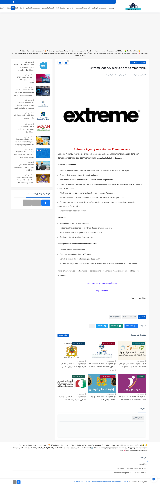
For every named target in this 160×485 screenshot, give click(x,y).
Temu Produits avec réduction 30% (131, 468)
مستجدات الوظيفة (99, 8)
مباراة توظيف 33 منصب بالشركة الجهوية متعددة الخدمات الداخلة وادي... (102, 367)
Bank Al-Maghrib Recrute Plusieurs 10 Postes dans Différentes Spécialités (25, 180)
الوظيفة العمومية (82, 8)
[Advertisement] (80, 32)
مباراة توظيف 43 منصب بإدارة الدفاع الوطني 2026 (103, 398)
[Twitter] (27, 203)
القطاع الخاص (48, 8)
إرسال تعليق (138, 418)
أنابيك (22, 8)
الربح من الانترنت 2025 (65, 8)
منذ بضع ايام (140, 361)
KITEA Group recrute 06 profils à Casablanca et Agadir (25, 80)
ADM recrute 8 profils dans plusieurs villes (24, 117)
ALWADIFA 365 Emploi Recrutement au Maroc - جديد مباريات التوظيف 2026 (101, 482)
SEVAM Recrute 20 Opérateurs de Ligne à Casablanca (26, 129)
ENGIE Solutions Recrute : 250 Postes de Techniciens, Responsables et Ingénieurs (24, 93)
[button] (131, 326)
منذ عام (30, 162)
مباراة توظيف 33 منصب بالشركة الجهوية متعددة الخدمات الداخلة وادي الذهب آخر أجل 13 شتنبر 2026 (24, 106)
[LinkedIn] (36, 203)
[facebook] (13, 2)
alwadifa (142, 464)
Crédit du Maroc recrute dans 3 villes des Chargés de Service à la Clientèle (24, 155)
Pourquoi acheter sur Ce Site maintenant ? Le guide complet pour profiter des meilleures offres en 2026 (24, 142)
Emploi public (115, 317)
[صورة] (43, 65)
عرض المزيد (63, 335)
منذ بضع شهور (28, 137)
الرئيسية (111, 8)
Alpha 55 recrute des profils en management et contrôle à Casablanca (24, 67)
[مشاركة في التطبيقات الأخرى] (92, 326)
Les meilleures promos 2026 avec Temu (129, 473)
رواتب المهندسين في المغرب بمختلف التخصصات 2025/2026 (24, 167)
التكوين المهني (12, 8)
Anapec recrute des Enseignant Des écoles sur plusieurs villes (132, 398)
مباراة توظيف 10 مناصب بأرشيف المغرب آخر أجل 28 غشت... (72, 398)
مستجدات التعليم (33, 8)
